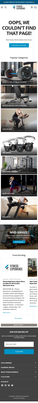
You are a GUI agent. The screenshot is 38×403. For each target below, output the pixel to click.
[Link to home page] (19, 7)
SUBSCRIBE (19, 352)
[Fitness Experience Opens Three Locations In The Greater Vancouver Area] (14, 267)
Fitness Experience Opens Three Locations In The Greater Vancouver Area (14, 283)
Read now (6, 312)
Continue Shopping (19, 45)
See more (18, 318)
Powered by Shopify (19, 398)
